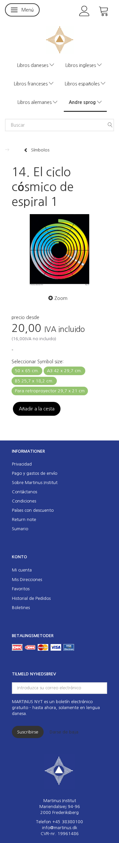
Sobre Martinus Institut (35, 482)
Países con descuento (33, 510)
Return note (24, 519)
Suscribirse (27, 732)
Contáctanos (24, 492)
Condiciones (24, 501)
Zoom (61, 298)
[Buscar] (110, 125)
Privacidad (22, 464)
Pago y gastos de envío (34, 473)
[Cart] (104, 10)
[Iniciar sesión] (84, 10)
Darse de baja (64, 732)
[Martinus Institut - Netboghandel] (60, 39)
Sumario (20, 529)
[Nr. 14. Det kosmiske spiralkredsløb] (59, 250)
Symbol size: (37, 361)
